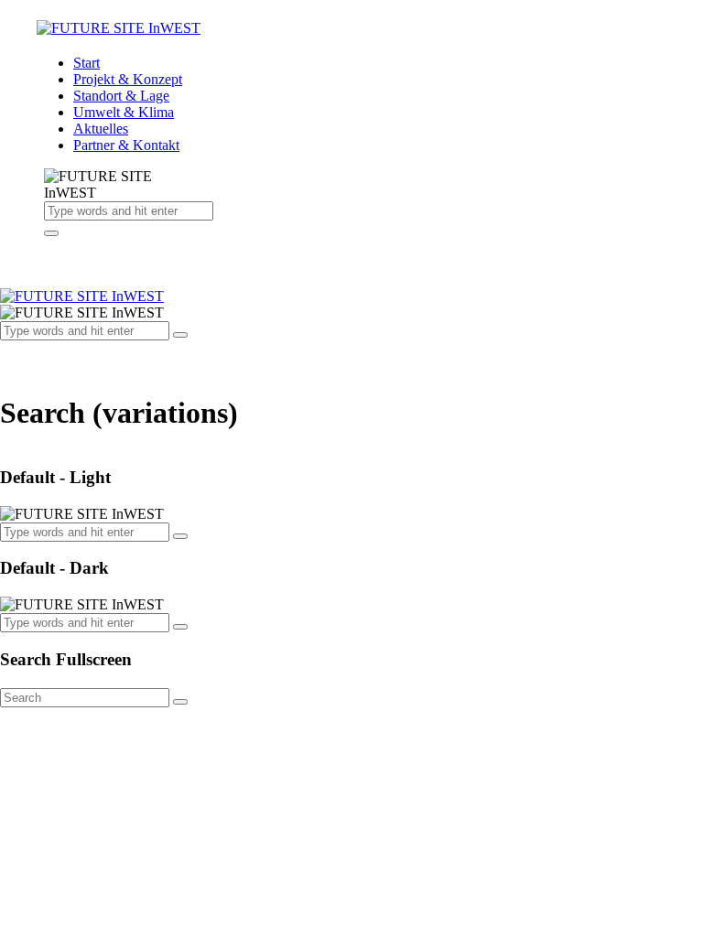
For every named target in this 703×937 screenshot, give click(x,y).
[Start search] (180, 702)
